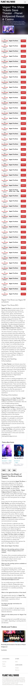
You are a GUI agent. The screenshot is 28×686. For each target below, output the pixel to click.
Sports (3, 664)
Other (16, 661)
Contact (17, 667)
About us (17, 670)
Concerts (4, 661)
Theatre (4, 666)
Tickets (3, 470)
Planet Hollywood (10, 675)
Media (14, 470)
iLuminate (4, 650)
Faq (9, 470)
